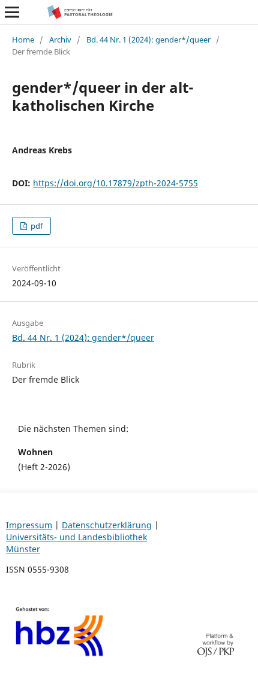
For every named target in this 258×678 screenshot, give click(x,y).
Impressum (29, 525)
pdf (36, 225)
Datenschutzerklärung (107, 525)
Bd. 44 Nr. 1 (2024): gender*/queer (148, 39)
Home (23, 39)
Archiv (60, 39)
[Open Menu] (12, 12)
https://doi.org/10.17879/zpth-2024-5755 (115, 183)
